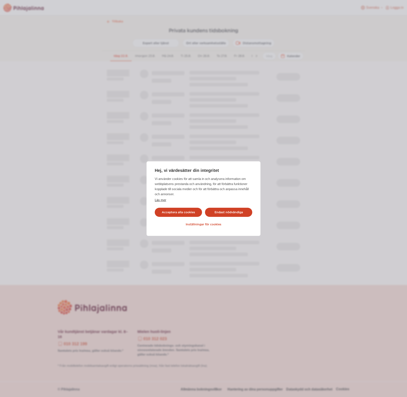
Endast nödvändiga (229, 212)
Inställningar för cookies (203, 224)
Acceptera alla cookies (178, 212)
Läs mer (160, 200)
